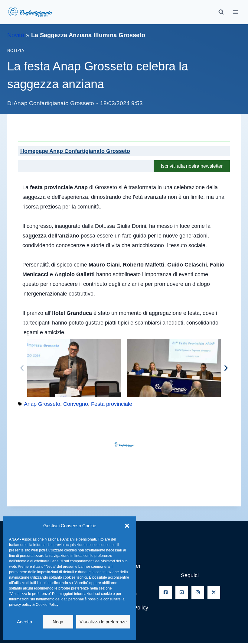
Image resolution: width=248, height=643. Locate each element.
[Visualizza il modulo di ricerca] (221, 12)
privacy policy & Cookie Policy (33, 605)
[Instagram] (197, 592)
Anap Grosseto (42, 404)
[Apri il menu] (235, 12)
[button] (127, 526)
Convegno (75, 404)
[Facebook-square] (165, 592)
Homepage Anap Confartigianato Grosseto (75, 151)
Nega (58, 621)
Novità (15, 35)
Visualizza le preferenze (103, 621)
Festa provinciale (111, 404)
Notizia (15, 51)
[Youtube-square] (181, 592)
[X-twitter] (213, 592)
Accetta (24, 621)
